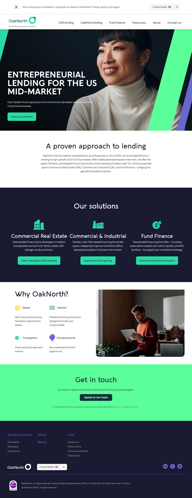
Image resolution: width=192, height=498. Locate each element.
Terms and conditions (78, 451)
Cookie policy (74, 455)
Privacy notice (74, 446)
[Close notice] (16, 7)
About (156, 22)
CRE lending (66, 22)
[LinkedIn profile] (165, 466)
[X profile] (180, 466)
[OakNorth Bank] (22, 22)
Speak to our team (96, 397)
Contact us (174, 22)
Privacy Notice (120, 407)
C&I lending (13, 446)
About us (42, 442)
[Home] (19, 467)
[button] (165, 7)
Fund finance (117, 22)
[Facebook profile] (172, 466)
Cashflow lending (91, 22)
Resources (139, 22)
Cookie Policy (133, 407)
